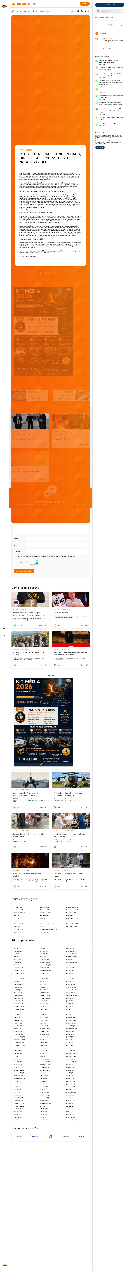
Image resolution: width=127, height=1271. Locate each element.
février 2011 (69, 1114)
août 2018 (42, 1039)
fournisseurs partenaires (46, 923)
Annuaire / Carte (110, 5)
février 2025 (17, 998)
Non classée (43, 932)
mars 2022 (17, 1095)
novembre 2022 (18, 1073)
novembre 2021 (18, 1106)
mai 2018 (42, 1048)
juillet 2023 (17, 1050)
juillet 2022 (17, 1084)
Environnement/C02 (45, 907)
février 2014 (69, 1014)
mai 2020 (42, 981)
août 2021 (16, 1114)
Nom (16, 538)
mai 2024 (16, 1023)
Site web (17, 551)
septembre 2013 (70, 1028)
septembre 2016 (44, 1103)
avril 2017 (42, 1084)
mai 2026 (16, 956)
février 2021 (43, 956)
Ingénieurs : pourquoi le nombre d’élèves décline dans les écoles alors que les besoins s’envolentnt (110, 82)
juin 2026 (16, 954)
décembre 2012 (70, 1053)
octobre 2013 (69, 1026)
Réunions (68, 915)
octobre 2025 (17, 976)
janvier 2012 (69, 1084)
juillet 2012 (69, 1067)
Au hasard (16, 921)
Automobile (17, 923)
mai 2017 (42, 1081)
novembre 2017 (44, 1064)
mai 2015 (68, 973)
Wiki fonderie (69, 926)
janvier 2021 (43, 959)
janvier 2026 (17, 967)
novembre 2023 (18, 1039)
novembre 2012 (70, 1056)
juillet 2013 (69, 1034)
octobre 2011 (69, 1092)
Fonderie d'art (43, 915)
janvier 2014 (69, 1017)
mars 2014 (69, 1012)
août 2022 (16, 1081)
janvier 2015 (69, 984)
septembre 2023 (18, 1045)
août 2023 (16, 1048)
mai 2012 (68, 1073)
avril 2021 (42, 951)
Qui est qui (69, 912)
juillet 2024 (17, 1017)
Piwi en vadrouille (70, 910)
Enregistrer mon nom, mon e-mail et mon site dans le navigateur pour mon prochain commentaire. (45, 556)
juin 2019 (42, 1012)
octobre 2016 (43, 1100)
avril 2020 (42, 984)
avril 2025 (16, 992)
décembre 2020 (44, 962)
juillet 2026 (17, 951)
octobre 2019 (43, 1001)
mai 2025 (16, 990)
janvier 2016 (69, 951)
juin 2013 (68, 1037)
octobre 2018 (43, 1034)
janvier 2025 (17, 1001)
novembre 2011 (70, 1089)
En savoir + (100, 147)
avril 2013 (68, 1042)
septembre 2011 (70, 1095)
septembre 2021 (18, 1111)
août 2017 (42, 1073)
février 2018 (43, 1056)
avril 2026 (16, 959)
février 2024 (17, 1031)
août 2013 (68, 1031)
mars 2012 (69, 1078)
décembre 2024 (18, 1003)
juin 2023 (16, 1053)
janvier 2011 (69, 1117)
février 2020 (43, 990)
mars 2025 (17, 995)
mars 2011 (69, 1111)
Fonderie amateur (44, 912)
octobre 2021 (17, 1109)
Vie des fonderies (70, 923)
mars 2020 (43, 987)
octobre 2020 (43, 967)
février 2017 (43, 1089)
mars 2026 (17, 962)
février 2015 (69, 981)
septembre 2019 (44, 1003)
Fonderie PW (113, 124)
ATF (15, 918)
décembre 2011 (70, 1086)
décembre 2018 (44, 1028)
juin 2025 (16, 987)
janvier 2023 (17, 1067)
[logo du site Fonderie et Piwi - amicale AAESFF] (4, 8)
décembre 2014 (70, 987)
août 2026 (16, 948)
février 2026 (17, 965)
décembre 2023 (18, 1037)
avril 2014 (68, 1009)
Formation (42, 921)
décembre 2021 (18, 1103)
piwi (100, 102)
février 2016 (69, 948)
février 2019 (43, 1023)
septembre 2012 (70, 1062)
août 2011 (68, 1097)
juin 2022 (16, 1086)
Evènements (43, 910)
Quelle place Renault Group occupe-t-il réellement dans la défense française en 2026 (111, 110)
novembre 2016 (44, 1097)
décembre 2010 (70, 1120)
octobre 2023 (17, 1042)
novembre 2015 (70, 956)
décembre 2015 (70, 954)
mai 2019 (42, 1014)
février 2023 (17, 1064)
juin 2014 (68, 1003)
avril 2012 (68, 1075)
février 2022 (17, 1097)
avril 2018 (42, 1050)
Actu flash (16, 910)
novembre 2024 (18, 1006)
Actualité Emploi (18, 912)
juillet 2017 (43, 1075)
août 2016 (42, 1106)
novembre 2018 (44, 1031)
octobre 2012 (69, 1059)
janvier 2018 (43, 1059)
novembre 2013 (70, 1023)
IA (40, 926)
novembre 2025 (18, 973)
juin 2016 (42, 1111)
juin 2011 (68, 1103)
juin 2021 (16, 1120)
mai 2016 (42, 1114)
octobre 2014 (69, 992)
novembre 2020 (44, 965)
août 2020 (42, 973)
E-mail (16, 545)
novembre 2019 (44, 998)
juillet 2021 (17, 1117)
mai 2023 (16, 1056)
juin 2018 (42, 1045)
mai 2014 (68, 1006)
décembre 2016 (44, 1095)
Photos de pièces (70, 907)
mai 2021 (42, 948)
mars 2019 (43, 1020)
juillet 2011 (69, 1100)
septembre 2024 (18, 1012)
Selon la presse (70, 918)
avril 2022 (16, 1092)
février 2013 (69, 1048)
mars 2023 (17, 1062)
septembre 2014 (70, 995)
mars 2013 (69, 1045)
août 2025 (16, 981)
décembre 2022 (18, 1070)
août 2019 (42, 1006)
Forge (41, 918)
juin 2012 (68, 1070)
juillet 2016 (43, 1109)
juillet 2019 (43, 1009)
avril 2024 (16, 1026)
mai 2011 (68, 1106)
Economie (16, 929)
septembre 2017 (44, 1070)
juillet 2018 (43, 1042)
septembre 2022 (18, 1078)
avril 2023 (16, 1059)
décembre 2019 (44, 995)
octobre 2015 (69, 959)
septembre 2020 (44, 970)
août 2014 (68, 998)
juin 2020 (42, 978)
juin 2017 (42, 1078)
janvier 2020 (43, 992)
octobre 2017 (43, 1067)
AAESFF (16, 907)
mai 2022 (16, 1089)
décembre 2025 (18, 970)
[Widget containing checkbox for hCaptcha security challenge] (27, 562)
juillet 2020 (43, 976)
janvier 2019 (43, 1026)
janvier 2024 (17, 1034)
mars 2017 (43, 1086)
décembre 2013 (70, 1020)
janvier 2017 (43, 1092)
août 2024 (16, 1014)
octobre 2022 (17, 1075)
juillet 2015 (69, 967)
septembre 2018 (44, 1037)
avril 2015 (68, 976)
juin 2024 (16, 1020)
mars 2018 (43, 1053)
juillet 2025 (17, 984)
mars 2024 (17, 1028)
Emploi (16, 932)
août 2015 (68, 965)
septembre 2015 (70, 962)
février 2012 (69, 1081)
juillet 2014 (69, 1001)
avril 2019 (42, 1017)
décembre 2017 (44, 1062)
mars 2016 (43, 1120)
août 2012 (68, 1064)
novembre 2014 (70, 990)
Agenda (16, 915)
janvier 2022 (17, 1100)
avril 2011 (68, 1109)
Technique (28, 150)
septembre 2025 (18, 978)
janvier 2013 (69, 1050)
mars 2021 (43, 954)
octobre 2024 (17, 1009)
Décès (15, 926)
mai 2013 (68, 1039)
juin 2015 (68, 970)
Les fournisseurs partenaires (47, 929)
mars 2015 (69, 978)
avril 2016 (42, 1117)
